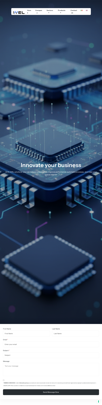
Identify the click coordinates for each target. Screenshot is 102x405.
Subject (6, 350)
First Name (7, 329)
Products (61, 10)
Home (29, 11)
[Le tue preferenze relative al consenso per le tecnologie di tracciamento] (98, 401)
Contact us (74, 11)
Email (5, 339)
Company (38, 11)
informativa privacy (24, 382)
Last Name (56, 329)
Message (6, 361)
